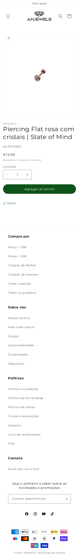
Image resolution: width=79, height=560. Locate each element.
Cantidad (9, 166)
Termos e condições (23, 389)
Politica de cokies (21, 407)
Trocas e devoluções (23, 416)
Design (13, 336)
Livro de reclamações (24, 434)
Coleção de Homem (23, 274)
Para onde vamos (21, 327)
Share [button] (11, 203)
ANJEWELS (30, 552)
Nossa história (19, 318)
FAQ (11, 443)
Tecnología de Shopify (51, 552)
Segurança (16, 363)
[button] (8, 16)
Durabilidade (18, 354)
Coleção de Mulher (22, 265)
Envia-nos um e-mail (24, 469)
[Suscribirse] (66, 499)
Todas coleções (19, 283)
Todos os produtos (22, 293)
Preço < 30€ (17, 247)
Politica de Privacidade (25, 398)
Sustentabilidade (21, 345)
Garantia (14, 425)
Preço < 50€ (17, 256)
